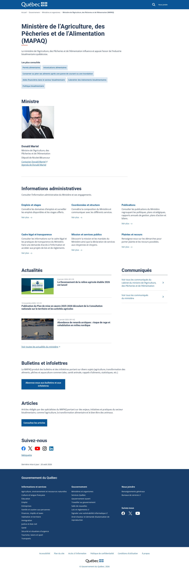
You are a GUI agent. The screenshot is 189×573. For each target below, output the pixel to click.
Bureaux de (130, 495)
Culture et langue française (33, 495)
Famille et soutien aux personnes (35, 509)
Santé (23, 527)
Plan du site (59, 553)
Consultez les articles (34, 422)
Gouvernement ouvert (80, 498)
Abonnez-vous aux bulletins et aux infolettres (43, 384)
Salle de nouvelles (79, 506)
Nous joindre (163, 5)
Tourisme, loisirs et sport (32, 535)
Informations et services (33, 486)
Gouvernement (34, 12)
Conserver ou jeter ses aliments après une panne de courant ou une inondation (58, 73)
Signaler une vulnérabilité (88, 513)
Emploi (24, 502)
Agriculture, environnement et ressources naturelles (44, 491)
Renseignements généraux (133, 491)
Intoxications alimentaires (54, 67)
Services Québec (78, 495)
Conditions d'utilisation (128, 553)
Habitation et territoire (31, 517)
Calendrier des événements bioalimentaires (87, 80)
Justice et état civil (29, 524)
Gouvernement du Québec (39, 477)
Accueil (24, 12)
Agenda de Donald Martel (33, 164)
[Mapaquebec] (23, 448)
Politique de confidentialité (102, 553)
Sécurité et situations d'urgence (35, 531)
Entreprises (26, 506)
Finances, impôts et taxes (32, 513)
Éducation (25, 498)
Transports (26, 538)
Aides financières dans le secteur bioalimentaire (44, 80)
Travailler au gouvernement (83, 502)
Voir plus (25, 217)
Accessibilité (44, 553)
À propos (146, 553)
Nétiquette (26, 455)
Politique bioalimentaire (33, 86)
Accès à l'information (77, 553)
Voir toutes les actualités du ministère (39, 346)
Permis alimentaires (31, 67)
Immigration (26, 520)
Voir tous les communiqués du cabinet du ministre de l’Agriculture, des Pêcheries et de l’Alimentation (139, 282)
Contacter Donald (33, 161)
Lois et (79, 509)
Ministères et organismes (51, 12)
